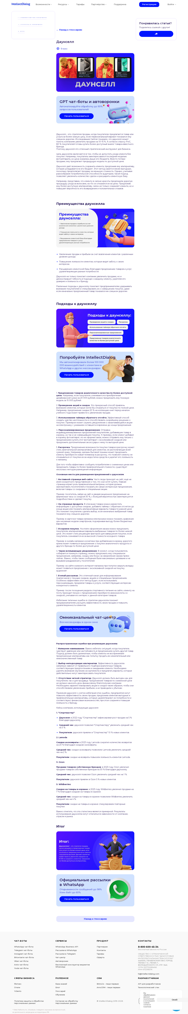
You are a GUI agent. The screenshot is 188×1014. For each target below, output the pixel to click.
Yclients (17, 991)
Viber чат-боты (21, 961)
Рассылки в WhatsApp (66, 950)
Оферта (100, 957)
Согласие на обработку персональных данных (66, 1002)
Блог (57, 987)
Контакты (101, 950)
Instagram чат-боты (23, 954)
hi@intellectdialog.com (148, 974)
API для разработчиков (149, 984)
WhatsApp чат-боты (23, 947)
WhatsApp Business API (66, 947)
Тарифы (80, 4)
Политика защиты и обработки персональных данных (29, 1002)
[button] (76, 116)
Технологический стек (148, 987)
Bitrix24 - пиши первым (108, 984)
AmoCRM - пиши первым (108, 987)
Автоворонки (61, 961)
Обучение (60, 995)
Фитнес (17, 984)
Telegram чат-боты (23, 950)
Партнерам (102, 947)
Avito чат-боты (21, 965)
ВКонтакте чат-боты (24, 957)
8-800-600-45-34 (148, 947)
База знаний (61, 984)
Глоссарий (60, 991)
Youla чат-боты (21, 968)
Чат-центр (60, 957)
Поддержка (120, 4)
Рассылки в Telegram (65, 954)
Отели (17, 987)
